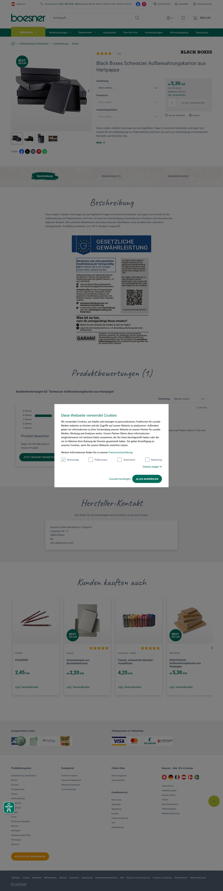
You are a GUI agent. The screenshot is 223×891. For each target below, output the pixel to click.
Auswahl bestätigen (120, 478)
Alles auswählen (147, 478)
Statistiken (129, 459)
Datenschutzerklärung (120, 452)
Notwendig (73, 459)
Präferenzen (101, 459)
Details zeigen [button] (151, 466)
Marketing (156, 459)
